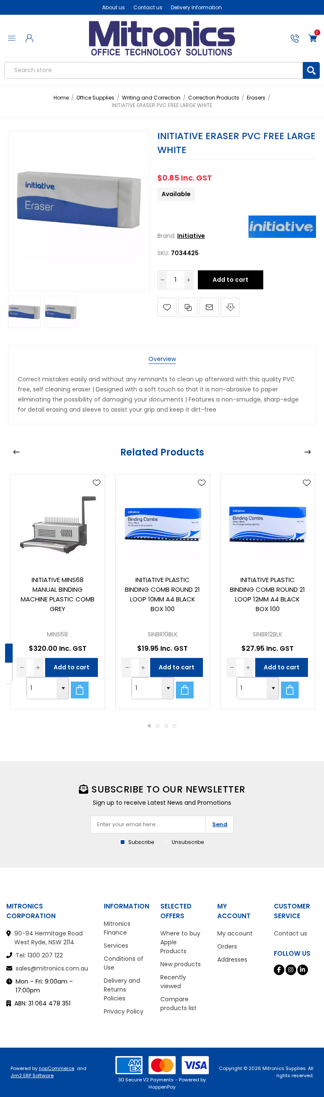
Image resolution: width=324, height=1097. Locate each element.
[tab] (162, 359)
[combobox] (42, 688)
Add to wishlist (166, 307)
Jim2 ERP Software (32, 1075)
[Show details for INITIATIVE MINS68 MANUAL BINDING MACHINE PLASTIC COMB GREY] (58, 521)
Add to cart (230, 279)
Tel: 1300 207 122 (39, 955)
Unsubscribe (188, 842)
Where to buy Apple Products (180, 942)
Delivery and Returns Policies (122, 989)
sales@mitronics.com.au (52, 968)
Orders (227, 946)
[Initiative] (282, 236)
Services (116, 945)
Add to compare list (187, 307)
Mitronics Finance (117, 928)
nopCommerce (56, 1068)
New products (180, 964)
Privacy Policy (123, 1011)
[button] (62, 688)
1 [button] (149, 726)
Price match (230, 307)
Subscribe (141, 842)
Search (311, 70)
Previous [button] (16, 452)
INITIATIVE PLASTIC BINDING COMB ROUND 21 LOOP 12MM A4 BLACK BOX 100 (267, 594)
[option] (57, 592)
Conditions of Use (123, 963)
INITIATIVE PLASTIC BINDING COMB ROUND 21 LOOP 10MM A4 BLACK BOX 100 (162, 594)
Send (219, 824)
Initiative (191, 236)
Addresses (232, 959)
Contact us (147, 7)
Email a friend (209, 307)
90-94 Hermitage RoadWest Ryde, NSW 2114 (48, 937)
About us (113, 7)
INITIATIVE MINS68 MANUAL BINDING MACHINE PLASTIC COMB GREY (57, 594)
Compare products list (178, 1003)
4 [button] (174, 726)
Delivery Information (196, 7)
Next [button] (307, 452)
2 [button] (157, 726)
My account (235, 933)
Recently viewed (173, 981)
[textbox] (153, 70)
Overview (162, 359)
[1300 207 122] (295, 38)
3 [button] (166, 726)
